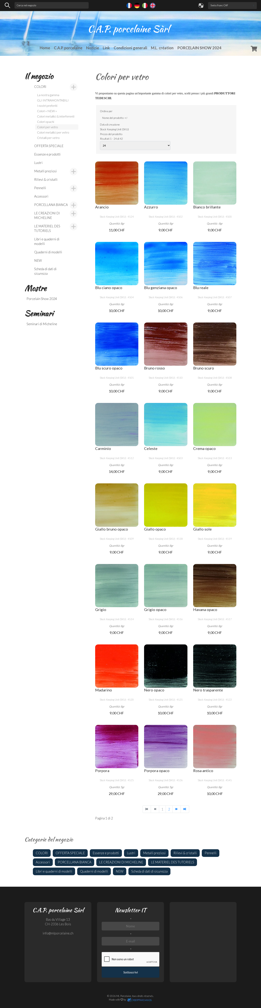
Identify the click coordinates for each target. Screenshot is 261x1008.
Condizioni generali (130, 47)
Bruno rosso (154, 368)
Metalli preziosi (45, 171)
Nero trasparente (208, 690)
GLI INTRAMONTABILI (53, 100)
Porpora (102, 770)
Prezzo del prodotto (111, 134)
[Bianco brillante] (214, 183)
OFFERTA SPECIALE (48, 146)
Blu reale (200, 287)
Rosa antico (203, 770)
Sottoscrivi (130, 972)
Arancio (102, 207)
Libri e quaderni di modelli (46, 241)
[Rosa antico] (214, 746)
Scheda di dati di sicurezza (45, 271)
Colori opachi (45, 121)
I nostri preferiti (47, 105)
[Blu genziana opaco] (165, 263)
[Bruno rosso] (165, 344)
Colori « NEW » (47, 111)
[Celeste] (165, 424)
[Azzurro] (165, 183)
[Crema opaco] (214, 424)
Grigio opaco (155, 609)
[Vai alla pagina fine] (185, 809)
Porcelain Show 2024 (42, 299)
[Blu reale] (214, 263)
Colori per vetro (47, 127)
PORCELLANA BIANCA (51, 205)
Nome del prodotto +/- (115, 117)
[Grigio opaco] (165, 585)
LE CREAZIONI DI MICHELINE (47, 215)
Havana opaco (205, 609)
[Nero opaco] (165, 666)
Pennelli (40, 188)
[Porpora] (116, 746)
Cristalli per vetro (48, 137)
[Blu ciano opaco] (116, 263)
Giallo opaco (155, 529)
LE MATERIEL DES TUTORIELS (47, 228)
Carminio (103, 448)
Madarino (103, 690)
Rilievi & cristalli (46, 179)
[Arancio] (116, 183)
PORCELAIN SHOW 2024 (199, 47)
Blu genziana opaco (160, 287)
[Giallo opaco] (165, 505)
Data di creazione (110, 124)
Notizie (92, 47)
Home (45, 47)
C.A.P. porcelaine (68, 47)
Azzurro (151, 207)
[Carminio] (116, 424)
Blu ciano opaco (108, 287)
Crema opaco (204, 448)
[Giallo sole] (214, 505)
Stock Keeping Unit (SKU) (114, 129)
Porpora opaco (156, 770)
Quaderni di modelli (48, 252)
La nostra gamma (48, 95)
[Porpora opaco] (165, 746)
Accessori (41, 196)
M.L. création (162, 47)
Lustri (38, 163)
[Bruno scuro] (214, 344)
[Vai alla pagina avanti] (176, 809)
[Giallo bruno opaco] (116, 505)
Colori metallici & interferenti (55, 116)
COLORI (40, 87)
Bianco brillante (207, 207)
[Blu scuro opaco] (116, 344)
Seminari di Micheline (42, 324)
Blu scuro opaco (108, 368)
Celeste (150, 448)
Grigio (100, 609)
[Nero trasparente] (214, 666)
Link (106, 47)
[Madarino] (116, 666)
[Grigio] (116, 585)
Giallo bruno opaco (111, 529)
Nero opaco (154, 690)
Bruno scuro (203, 368)
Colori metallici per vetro (53, 132)
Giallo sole (202, 529)
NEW (38, 260)
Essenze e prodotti (47, 154)
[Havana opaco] (214, 585)
